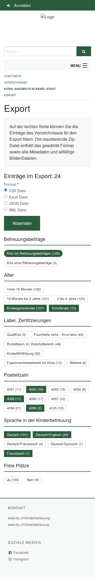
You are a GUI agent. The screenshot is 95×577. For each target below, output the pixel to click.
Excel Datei (18, 197)
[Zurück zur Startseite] (47, 28)
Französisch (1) (18, 453)
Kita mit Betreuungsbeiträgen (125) (33, 253)
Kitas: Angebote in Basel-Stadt (30, 89)
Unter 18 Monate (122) (24, 289)
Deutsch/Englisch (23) (52, 434)
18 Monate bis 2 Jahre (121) (28, 298)
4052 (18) (36, 389)
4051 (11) (14, 389)
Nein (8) (33, 479)
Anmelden (22, 5)
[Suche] (84, 51)
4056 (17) (36, 398)
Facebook (21, 552)
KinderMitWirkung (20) (23, 353)
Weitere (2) (78, 362)
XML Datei (17, 209)
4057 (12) (58, 398)
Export (10, 95)
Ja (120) (13, 479)
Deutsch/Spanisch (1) (67, 443)
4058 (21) (14, 407)
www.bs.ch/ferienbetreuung (29, 524)
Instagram (21, 558)
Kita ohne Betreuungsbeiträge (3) (32, 262)
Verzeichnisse (15, 82)
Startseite (12, 76)
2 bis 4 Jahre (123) (71, 298)
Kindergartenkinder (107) (25, 308)
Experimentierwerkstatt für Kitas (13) (34, 362)
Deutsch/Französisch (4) (25, 443)
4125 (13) (56, 407)
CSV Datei (17, 190)
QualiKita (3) (16, 334)
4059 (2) (35, 407)
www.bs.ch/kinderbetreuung (29, 517)
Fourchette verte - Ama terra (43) (58, 334)
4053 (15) (58, 389)
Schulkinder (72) (64, 308)
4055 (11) (14, 398)
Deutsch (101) (17, 434)
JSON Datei (18, 203)
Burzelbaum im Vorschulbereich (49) (34, 343)
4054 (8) (79, 389)
